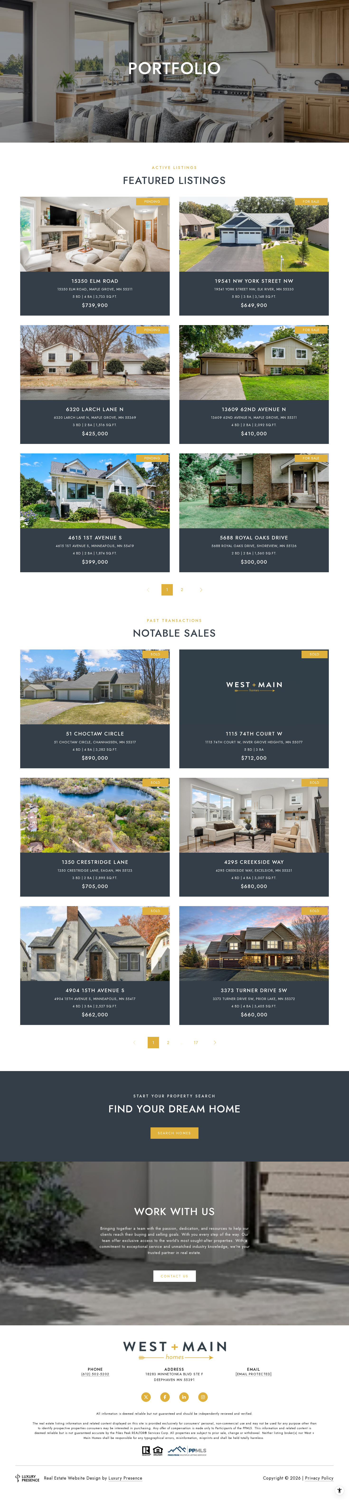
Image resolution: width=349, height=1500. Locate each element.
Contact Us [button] (175, 1276)
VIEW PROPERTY (95, 253)
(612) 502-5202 (95, 1374)
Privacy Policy (319, 1478)
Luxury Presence (125, 1478)
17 (196, 1042)
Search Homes (174, 1133)
